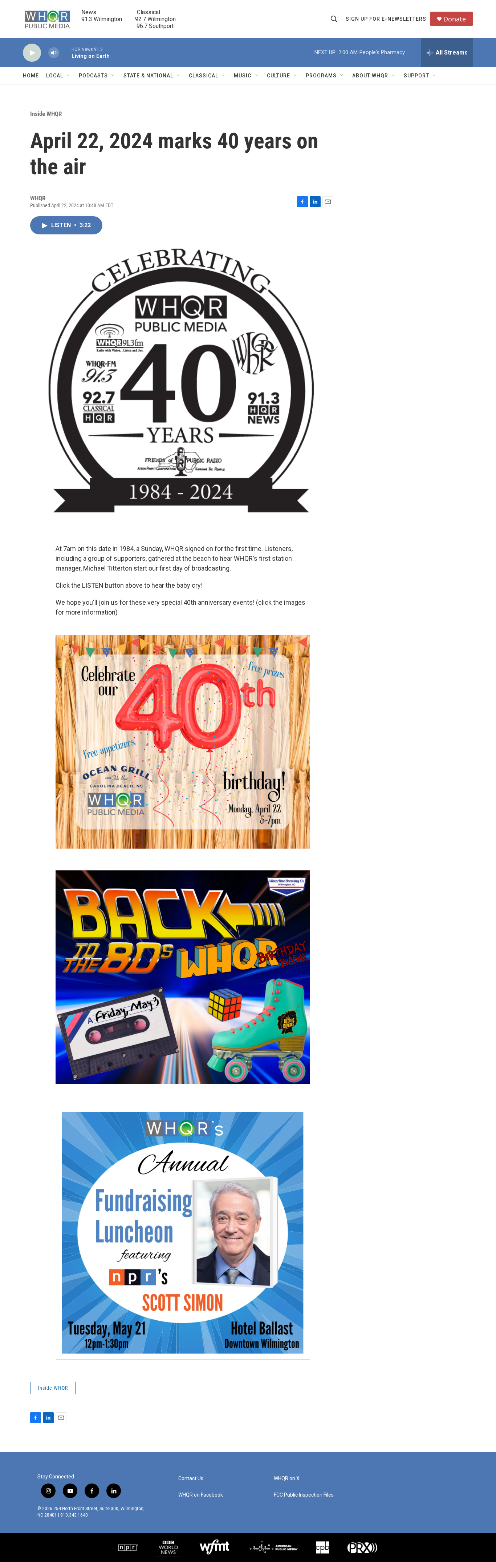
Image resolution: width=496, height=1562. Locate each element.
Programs (321, 75)
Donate (454, 19)
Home (31, 75)
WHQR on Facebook (200, 1495)
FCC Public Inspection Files (304, 1495)
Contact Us (190, 1478)
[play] (32, 53)
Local (54, 75)
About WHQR (370, 75)
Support (416, 75)
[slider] (65, 52)
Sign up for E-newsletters (386, 19)
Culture (278, 75)
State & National (148, 75)
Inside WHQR (46, 113)
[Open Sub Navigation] (69, 75)
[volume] (54, 53)
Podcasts (93, 75)
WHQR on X (287, 1478)
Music (242, 75)
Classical (203, 75)
